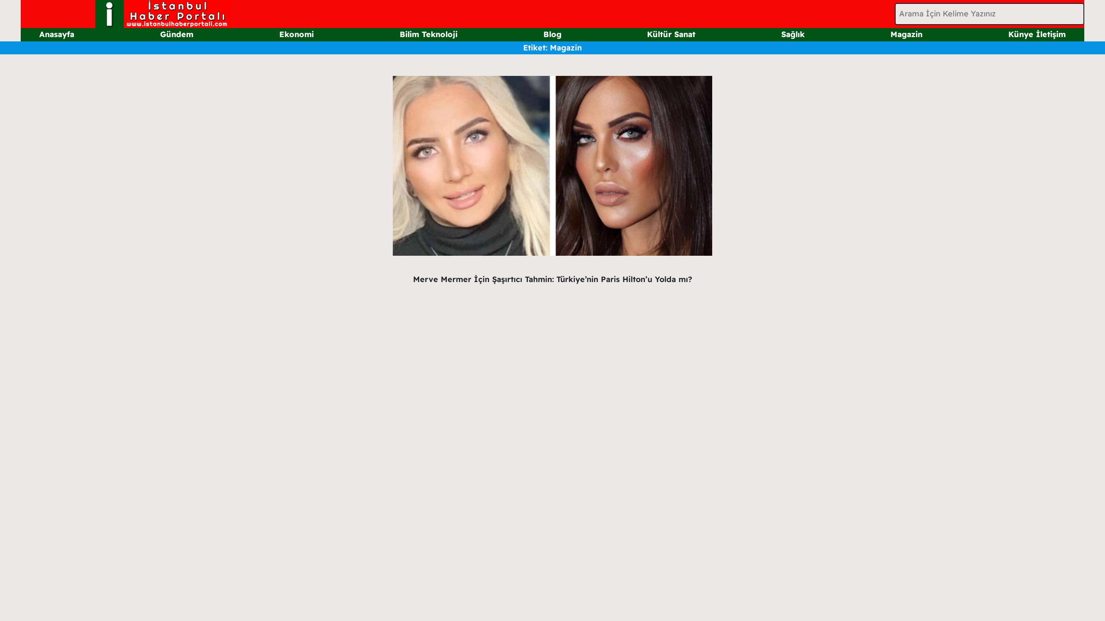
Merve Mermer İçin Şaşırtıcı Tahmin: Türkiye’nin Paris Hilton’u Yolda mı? (552, 279)
